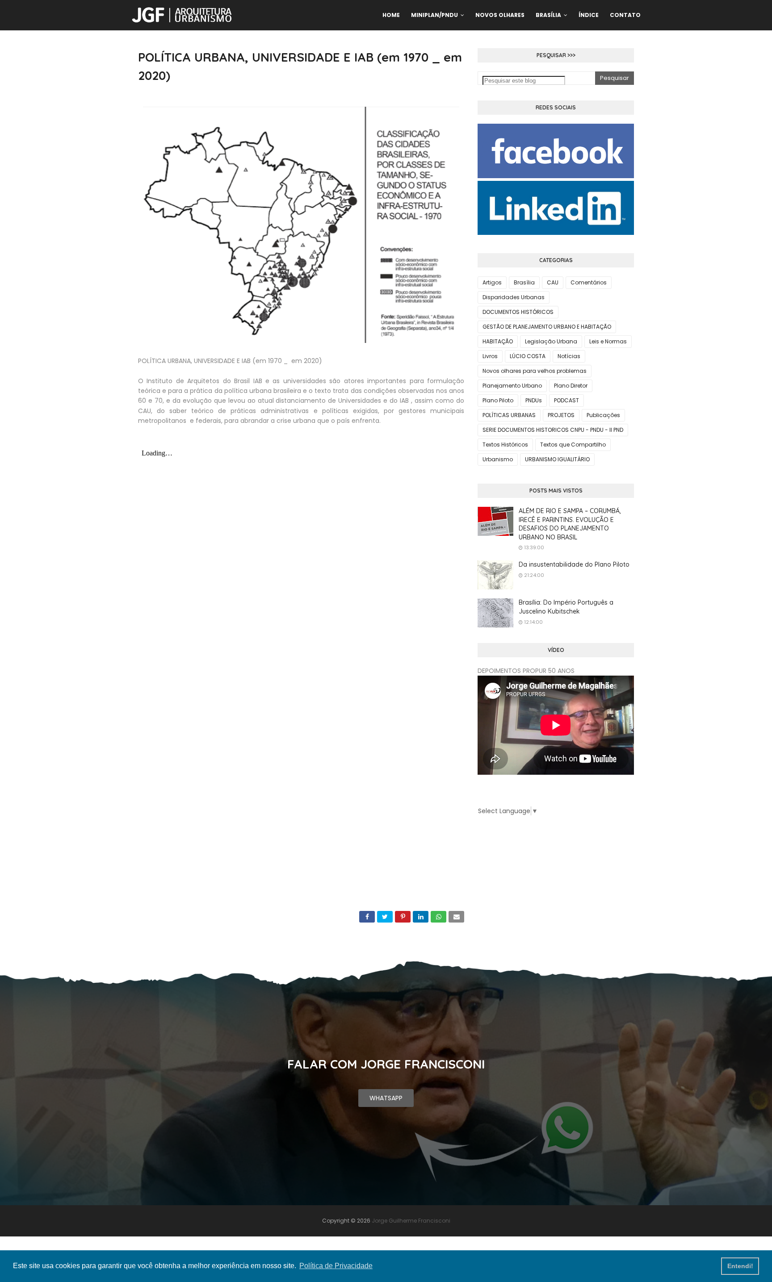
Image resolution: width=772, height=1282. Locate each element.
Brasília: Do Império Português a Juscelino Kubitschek (566, 606)
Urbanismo (497, 459)
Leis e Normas (608, 341)
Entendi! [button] (740, 1265)
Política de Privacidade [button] (336, 1265)
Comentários (589, 282)
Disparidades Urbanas (513, 297)
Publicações (603, 415)
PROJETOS (561, 415)
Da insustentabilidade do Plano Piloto (574, 564)
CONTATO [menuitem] (625, 15)
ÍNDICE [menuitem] (589, 15)
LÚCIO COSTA (527, 356)
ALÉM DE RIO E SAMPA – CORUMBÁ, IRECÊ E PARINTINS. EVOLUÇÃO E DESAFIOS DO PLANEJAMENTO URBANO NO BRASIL (570, 524)
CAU (552, 282)
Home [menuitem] (391, 15)
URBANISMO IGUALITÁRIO (557, 459)
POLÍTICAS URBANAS (509, 415)
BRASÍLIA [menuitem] (548, 15)
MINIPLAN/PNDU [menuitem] (434, 15)
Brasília (524, 282)
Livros (490, 356)
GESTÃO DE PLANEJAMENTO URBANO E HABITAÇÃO (546, 326)
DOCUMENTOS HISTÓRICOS (518, 312)
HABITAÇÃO (497, 341)
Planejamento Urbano (512, 385)
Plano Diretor (570, 385)
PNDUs (533, 400)
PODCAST (566, 400)
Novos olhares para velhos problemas (534, 371)
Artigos (492, 282)
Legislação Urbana (551, 341)
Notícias (569, 356)
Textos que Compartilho (573, 444)
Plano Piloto (497, 400)
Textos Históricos (505, 444)
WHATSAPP (386, 1098)
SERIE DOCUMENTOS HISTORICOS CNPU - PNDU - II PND (552, 430)
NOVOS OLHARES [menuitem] (499, 15)
